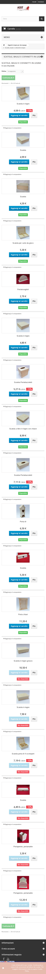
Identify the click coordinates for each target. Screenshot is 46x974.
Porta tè (23, 522)
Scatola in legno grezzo (23, 661)
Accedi (34, 1)
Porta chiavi (23, 614)
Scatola (23, 150)
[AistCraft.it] (23, 8)
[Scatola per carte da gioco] (23, 232)
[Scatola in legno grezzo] (23, 650)
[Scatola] (23, 139)
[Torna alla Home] (4, 45)
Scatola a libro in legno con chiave (23, 429)
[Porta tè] (23, 511)
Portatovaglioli (23, 289)
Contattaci (41, 1)
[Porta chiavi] (23, 604)
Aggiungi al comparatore (13, 128)
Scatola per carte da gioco (23, 243)
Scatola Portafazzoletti (23, 382)
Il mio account (8, 948)
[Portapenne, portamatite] (23, 836)
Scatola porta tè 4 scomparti (23, 754)
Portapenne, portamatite (23, 847)
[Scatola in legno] (23, 93)
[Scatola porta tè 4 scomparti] (23, 743)
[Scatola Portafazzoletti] (23, 372)
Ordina (4, 71)
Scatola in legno (23, 104)
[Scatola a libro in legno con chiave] (23, 418)
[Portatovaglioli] (23, 279)
